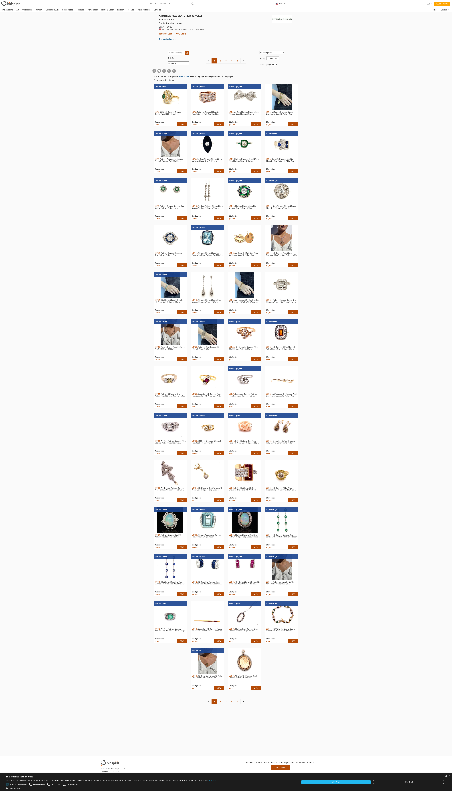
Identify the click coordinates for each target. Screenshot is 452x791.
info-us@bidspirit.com (115, 768)
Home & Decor (107, 9)
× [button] (449, 776)
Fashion (120, 9)
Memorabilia (92, 9)
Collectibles (27, 9)
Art (17, 9)
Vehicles (157, 9)
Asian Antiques (144, 9)
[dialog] (226, 782)
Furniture (80, 9)
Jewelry (39, 9)
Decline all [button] (408, 782)
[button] (111, 788)
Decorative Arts (52, 9)
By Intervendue (166, 19)
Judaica (130, 9)
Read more (212, 780)
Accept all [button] (336, 782)
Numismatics (67, 9)
